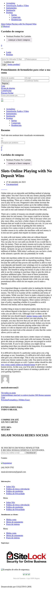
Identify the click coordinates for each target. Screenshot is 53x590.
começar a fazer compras (19, 40)
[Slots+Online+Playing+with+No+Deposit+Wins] (3, 189)
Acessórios (10, 3)
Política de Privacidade (15, 493)
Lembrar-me (9, 62)
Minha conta (11, 519)
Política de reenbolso (14, 491)
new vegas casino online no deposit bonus (18, 364)
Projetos (9, 12)
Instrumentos (11, 8)
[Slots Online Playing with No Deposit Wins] (2, 189)
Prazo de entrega (13, 524)
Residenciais (16, 19)
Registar (9, 54)
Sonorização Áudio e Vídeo (17, 5)
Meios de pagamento (14, 522)
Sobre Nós (10, 486)
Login (8, 52)
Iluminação (10, 10)
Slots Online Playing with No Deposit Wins (18, 24)
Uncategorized (12, 184)
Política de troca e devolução (17, 489)
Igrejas (14, 15)
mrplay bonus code (34, 316)
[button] (1, 45)
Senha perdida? (14, 64)
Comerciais (15, 17)
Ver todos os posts (8, 393)
